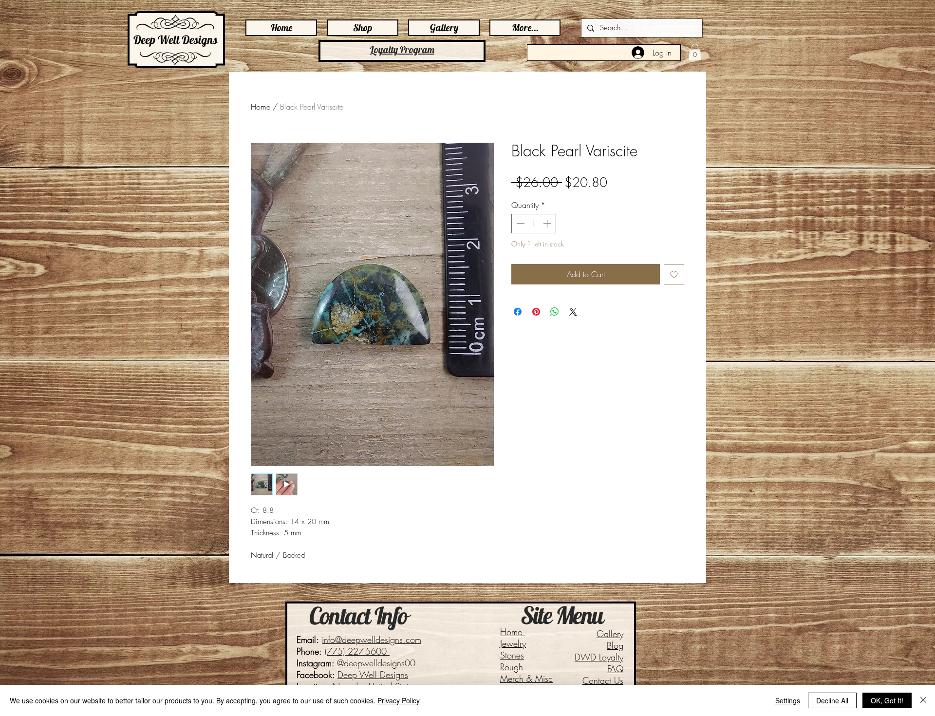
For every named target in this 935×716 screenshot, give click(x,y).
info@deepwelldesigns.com (371, 639)
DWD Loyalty (599, 657)
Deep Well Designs (372, 674)
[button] (695, 52)
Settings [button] (787, 700)
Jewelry (513, 643)
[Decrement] (519, 223)
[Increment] (548, 223)
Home (260, 106)
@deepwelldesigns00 (376, 663)
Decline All (832, 700)
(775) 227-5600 (357, 651)
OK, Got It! (887, 700)
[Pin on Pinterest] (536, 312)
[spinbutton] (533, 223)
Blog (615, 645)
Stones (512, 655)
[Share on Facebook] (518, 312)
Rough (511, 667)
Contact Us (602, 680)
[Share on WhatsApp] (555, 312)
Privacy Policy (398, 700)
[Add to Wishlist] (674, 274)
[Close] (923, 700)
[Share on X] (573, 312)
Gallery (610, 634)
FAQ (615, 669)
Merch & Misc (526, 678)
